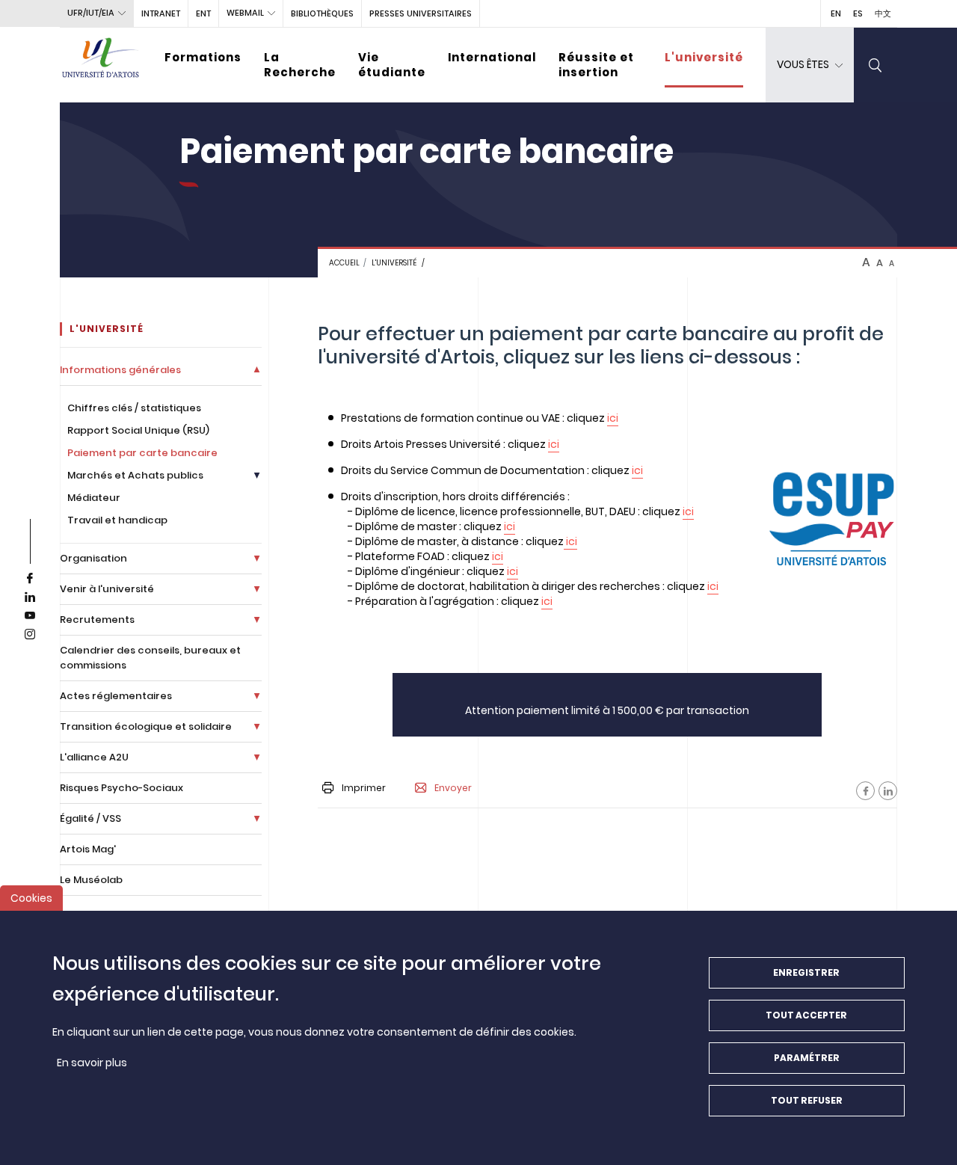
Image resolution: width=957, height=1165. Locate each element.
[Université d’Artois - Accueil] (101, 65)
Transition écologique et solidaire (146, 726)
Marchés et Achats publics (135, 475)
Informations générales (120, 370)
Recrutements (97, 619)
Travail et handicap (117, 520)
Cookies (31, 898)
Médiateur (93, 498)
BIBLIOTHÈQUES (322, 13)
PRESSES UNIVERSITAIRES (420, 13)
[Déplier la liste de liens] (257, 370)
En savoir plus (92, 1062)
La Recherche (300, 64)
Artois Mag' (88, 849)
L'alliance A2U (94, 757)
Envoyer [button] (453, 788)
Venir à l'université (107, 589)
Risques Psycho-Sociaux (121, 788)
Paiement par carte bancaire (142, 453)
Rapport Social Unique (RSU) (138, 430)
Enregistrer (806, 972)
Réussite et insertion (596, 64)
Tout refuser (807, 1100)
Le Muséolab (91, 880)
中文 (883, 13)
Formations (202, 57)
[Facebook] (865, 790)
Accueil (344, 262)
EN (836, 13)
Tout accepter (806, 1015)
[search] (875, 65)
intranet (160, 13)
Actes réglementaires (116, 696)
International (492, 57)
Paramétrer (807, 1057)
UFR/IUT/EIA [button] (90, 13)
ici (612, 418)
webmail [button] (245, 13)
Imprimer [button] (364, 787)
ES (858, 13)
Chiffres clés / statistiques (134, 408)
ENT (203, 13)
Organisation (93, 558)
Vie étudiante (391, 64)
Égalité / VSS (90, 818)
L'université (704, 57)
